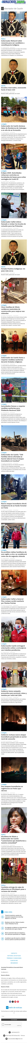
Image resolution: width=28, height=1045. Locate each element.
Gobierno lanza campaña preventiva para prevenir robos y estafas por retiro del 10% (14, 693)
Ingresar (15, 963)
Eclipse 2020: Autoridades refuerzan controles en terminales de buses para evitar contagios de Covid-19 (13, 176)
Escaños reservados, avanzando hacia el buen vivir (13, 89)
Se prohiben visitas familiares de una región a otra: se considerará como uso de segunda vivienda (14, 554)
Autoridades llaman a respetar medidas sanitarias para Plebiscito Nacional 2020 (13, 408)
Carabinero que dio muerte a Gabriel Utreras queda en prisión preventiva (15, 938)
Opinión (3, 86)
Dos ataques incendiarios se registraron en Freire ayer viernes (12, 788)
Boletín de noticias (14, 1007)
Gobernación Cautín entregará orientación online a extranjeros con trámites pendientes (13, 648)
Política (3, 39)
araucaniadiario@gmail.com (15, 1038)
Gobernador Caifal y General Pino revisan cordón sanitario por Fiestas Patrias (12, 601)
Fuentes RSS (14, 960)
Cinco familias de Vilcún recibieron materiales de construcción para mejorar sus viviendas (13, 310)
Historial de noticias (14, 955)
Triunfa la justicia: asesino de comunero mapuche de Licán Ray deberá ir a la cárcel (14, 917)
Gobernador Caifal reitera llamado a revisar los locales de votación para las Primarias (13, 224)
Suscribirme (14, 1019)
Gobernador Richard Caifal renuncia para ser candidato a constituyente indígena (12, 43)
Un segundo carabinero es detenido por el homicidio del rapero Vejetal (16, 928)
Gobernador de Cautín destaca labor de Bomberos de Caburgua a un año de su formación (13, 128)
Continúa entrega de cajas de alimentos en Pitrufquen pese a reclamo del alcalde (13, 889)
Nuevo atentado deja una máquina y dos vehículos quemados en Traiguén (15, 933)
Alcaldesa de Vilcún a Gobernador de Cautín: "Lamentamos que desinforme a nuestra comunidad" (13, 840)
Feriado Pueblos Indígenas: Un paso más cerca (13, 270)
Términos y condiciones (14, 958)
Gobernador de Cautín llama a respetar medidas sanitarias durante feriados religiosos (13, 360)
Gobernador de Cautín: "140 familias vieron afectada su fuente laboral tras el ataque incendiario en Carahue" (12, 458)
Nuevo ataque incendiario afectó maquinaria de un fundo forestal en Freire (14, 506)
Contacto (14, 953)
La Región (4, 124)
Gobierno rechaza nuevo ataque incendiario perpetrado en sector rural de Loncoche (14, 737)
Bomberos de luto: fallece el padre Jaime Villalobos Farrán (14, 922)
